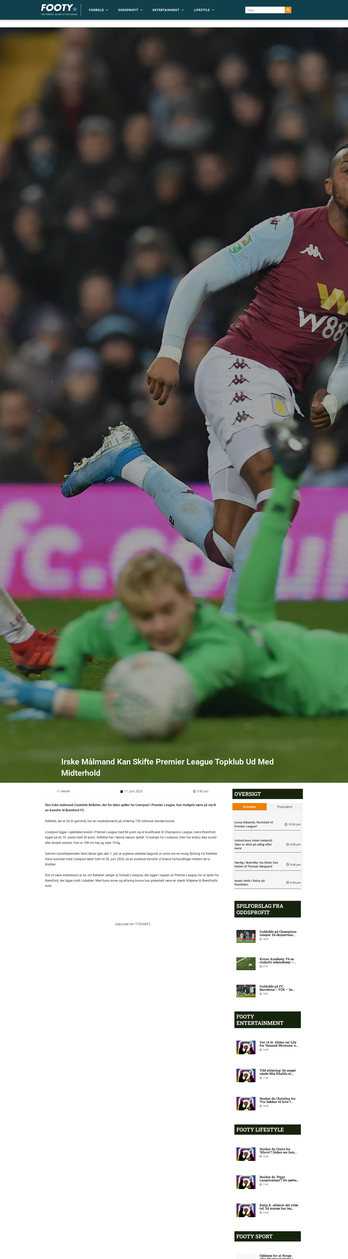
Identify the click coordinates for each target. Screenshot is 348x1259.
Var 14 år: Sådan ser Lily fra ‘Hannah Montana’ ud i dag (279, 1045)
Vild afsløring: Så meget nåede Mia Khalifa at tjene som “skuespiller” (278, 1073)
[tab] (249, 806)
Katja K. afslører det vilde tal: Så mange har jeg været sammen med (279, 1208)
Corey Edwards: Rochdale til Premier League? (253, 824)
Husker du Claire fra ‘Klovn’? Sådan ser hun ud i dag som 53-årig (277, 1152)
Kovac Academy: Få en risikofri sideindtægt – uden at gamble (277, 962)
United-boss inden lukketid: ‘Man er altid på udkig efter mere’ (253, 844)
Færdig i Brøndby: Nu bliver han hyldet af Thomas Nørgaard (256, 864)
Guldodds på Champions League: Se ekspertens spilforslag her (278, 934)
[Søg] (288, 10)
